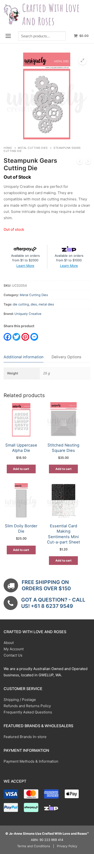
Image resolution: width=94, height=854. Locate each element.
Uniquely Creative (27, 314)
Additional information (23, 357)
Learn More (25, 266)
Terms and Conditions (33, 846)
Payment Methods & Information (31, 761)
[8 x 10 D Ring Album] (80, 162)
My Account (14, 649)
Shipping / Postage (20, 699)
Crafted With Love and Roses (51, 14)
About (9, 642)
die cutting (21, 304)
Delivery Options (66, 357)
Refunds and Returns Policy (27, 706)
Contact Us (13, 655)
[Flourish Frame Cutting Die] (88, 162)
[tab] (23, 357)
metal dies (46, 304)
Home (8, 147)
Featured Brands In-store (25, 736)
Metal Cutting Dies (32, 147)
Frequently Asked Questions (28, 712)
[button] (82, 60)
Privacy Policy (67, 846)
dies (34, 304)
